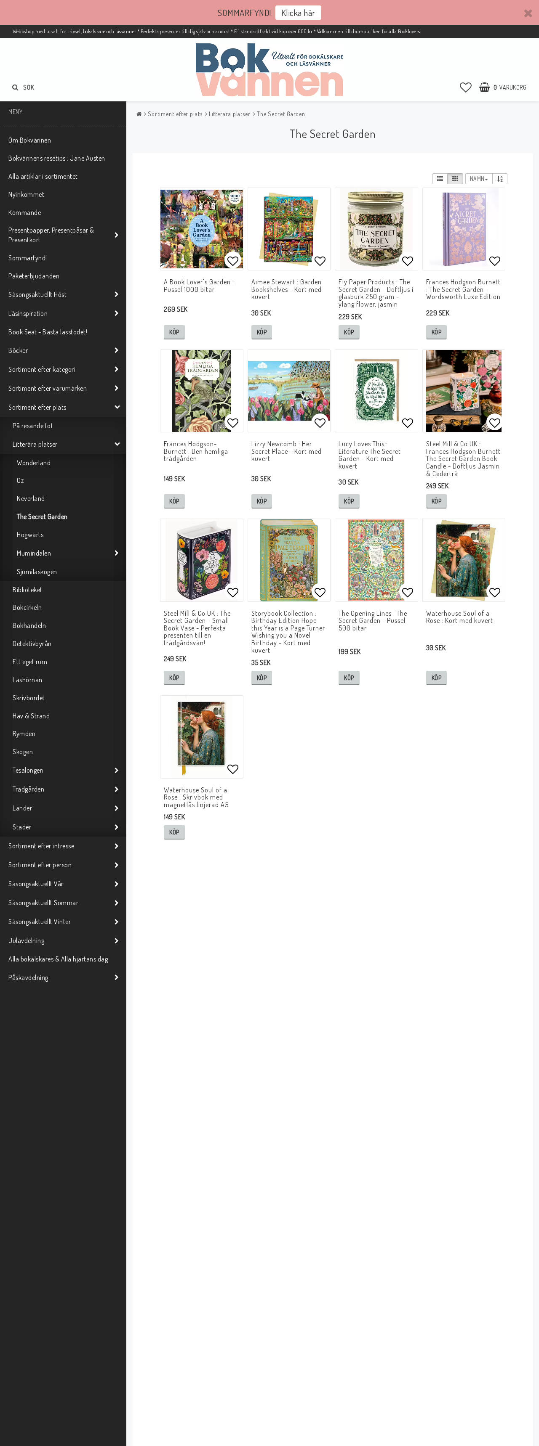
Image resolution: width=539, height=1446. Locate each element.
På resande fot (33, 425)
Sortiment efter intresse (41, 846)
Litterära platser (35, 444)
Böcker (18, 350)
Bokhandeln (29, 625)
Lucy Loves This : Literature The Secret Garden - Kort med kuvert (370, 455)
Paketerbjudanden (33, 276)
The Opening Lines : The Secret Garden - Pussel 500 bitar (373, 620)
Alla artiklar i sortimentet (43, 176)
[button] (466, 87)
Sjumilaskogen (37, 571)
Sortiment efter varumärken (47, 388)
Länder (22, 808)
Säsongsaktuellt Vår (36, 883)
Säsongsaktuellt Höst (37, 294)
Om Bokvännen (29, 140)
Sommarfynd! (27, 258)
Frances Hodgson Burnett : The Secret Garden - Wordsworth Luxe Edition (463, 289)
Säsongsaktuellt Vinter (39, 921)
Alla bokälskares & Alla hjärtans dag (58, 959)
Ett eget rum (30, 661)
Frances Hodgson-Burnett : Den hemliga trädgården (196, 451)
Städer (22, 827)
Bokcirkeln (27, 607)
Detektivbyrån (32, 643)
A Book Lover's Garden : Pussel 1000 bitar (199, 286)
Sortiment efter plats (37, 407)
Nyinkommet (26, 194)
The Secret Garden (42, 516)
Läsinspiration (28, 313)
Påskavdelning (28, 977)
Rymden (24, 733)
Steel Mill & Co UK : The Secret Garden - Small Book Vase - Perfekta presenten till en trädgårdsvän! (197, 628)
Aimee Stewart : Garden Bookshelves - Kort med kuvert (286, 289)
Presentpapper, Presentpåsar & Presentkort (51, 235)
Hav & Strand (31, 716)
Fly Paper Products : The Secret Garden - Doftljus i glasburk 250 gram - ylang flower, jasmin (376, 293)
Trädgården (28, 789)
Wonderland (34, 462)
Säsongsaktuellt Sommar (43, 902)
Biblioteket (28, 589)
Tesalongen (28, 770)
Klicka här (298, 12)
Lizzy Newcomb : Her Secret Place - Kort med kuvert (286, 451)
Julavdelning (26, 940)
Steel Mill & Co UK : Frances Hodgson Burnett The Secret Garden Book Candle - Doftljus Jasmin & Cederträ (463, 458)
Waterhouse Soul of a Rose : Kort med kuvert (459, 617)
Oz (20, 480)
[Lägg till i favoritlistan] (201, 229)
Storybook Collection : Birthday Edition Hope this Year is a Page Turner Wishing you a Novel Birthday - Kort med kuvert (288, 631)
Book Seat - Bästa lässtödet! (47, 332)
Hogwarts (30, 534)
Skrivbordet (29, 698)
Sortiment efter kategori (41, 369)
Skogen (23, 751)
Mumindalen (34, 553)
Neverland (31, 498)
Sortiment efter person (40, 865)
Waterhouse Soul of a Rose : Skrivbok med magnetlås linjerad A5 (196, 797)
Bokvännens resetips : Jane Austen (56, 158)
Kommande (24, 212)
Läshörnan (28, 679)
